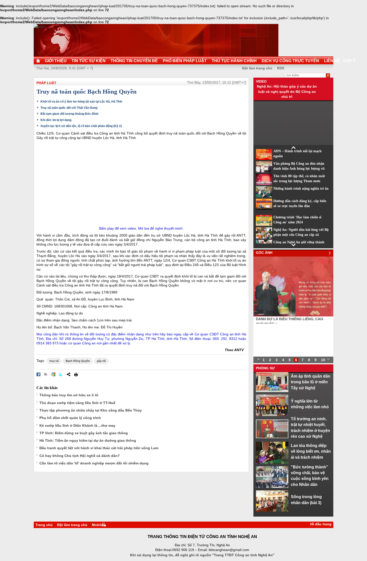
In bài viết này (76, 374)
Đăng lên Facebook (38, 374)
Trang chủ (44, 525)
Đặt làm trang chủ (72, 525)
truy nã (54, 360)
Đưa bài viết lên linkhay (46, 374)
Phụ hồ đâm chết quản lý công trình (70, 418)
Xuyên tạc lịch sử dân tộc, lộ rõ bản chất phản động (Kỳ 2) (81, 126)
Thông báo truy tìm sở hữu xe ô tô (68, 395)
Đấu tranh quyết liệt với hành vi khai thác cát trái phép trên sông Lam (98, 448)
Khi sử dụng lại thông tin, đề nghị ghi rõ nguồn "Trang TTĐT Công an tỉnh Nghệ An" (202, 555)
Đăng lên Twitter (61, 374)
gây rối (101, 360)
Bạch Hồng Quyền (78, 360)
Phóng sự (265, 368)
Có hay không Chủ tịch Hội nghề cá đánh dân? (79, 456)
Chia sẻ (68, 374)
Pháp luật (46, 83)
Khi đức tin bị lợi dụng (55, 120)
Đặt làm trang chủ (257, 68)
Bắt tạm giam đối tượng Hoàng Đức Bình (69, 114)
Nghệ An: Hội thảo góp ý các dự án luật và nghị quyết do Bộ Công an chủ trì (287, 91)
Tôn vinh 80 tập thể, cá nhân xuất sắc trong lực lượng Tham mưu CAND (299, 181)
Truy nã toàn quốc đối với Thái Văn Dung (68, 108)
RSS (280, 68)
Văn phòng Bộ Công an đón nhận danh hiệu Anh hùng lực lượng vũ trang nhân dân (299, 169)
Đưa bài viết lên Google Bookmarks (53, 374)
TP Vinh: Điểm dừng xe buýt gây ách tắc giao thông (83, 433)
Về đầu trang (321, 524)
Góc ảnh (264, 253)
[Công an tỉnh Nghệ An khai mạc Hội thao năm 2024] (293, 315)
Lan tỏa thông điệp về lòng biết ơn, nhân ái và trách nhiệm (311, 451)
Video (261, 81)
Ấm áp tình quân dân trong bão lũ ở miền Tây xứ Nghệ (310, 382)
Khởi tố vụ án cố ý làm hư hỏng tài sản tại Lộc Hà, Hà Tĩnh (81, 101)
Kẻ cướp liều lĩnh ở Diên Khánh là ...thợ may (77, 425)
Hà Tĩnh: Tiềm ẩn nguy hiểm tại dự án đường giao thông (87, 440)
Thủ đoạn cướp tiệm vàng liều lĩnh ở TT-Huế (77, 403)
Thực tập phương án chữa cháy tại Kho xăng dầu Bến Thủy (90, 410)
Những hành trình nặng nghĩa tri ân (301, 188)
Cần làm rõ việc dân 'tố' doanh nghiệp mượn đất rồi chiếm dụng (94, 463)
